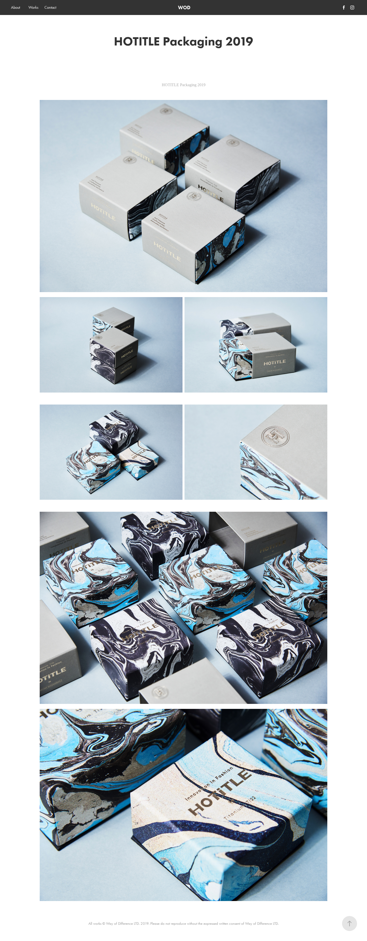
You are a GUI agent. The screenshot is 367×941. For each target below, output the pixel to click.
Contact (50, 7)
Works (33, 7)
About (15, 7)
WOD (184, 7)
